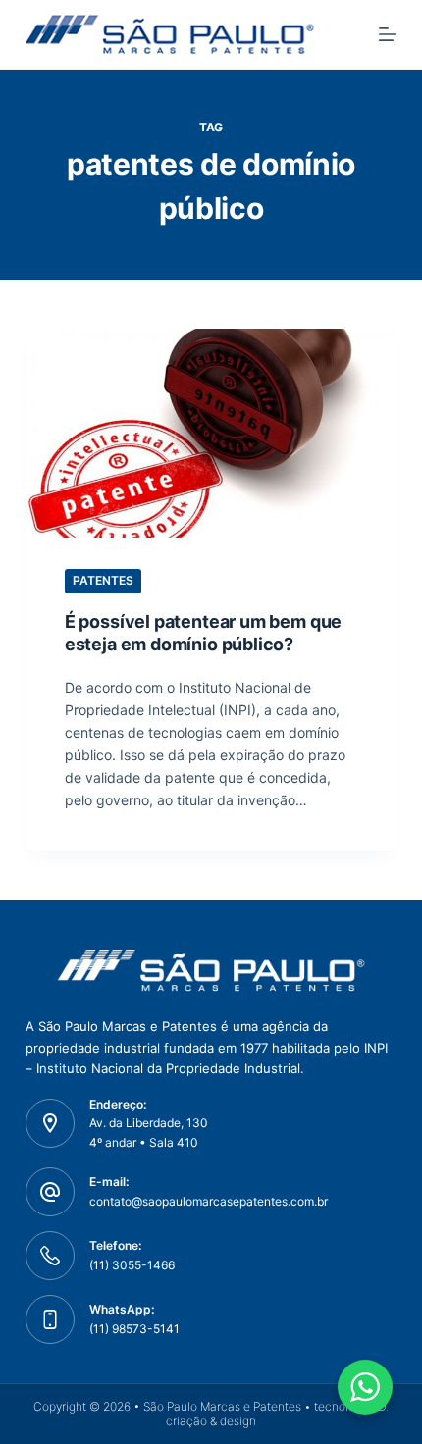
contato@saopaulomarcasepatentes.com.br (208, 1201)
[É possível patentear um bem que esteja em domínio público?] (211, 433)
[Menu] (387, 34)
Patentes (103, 580)
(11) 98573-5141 (134, 1328)
